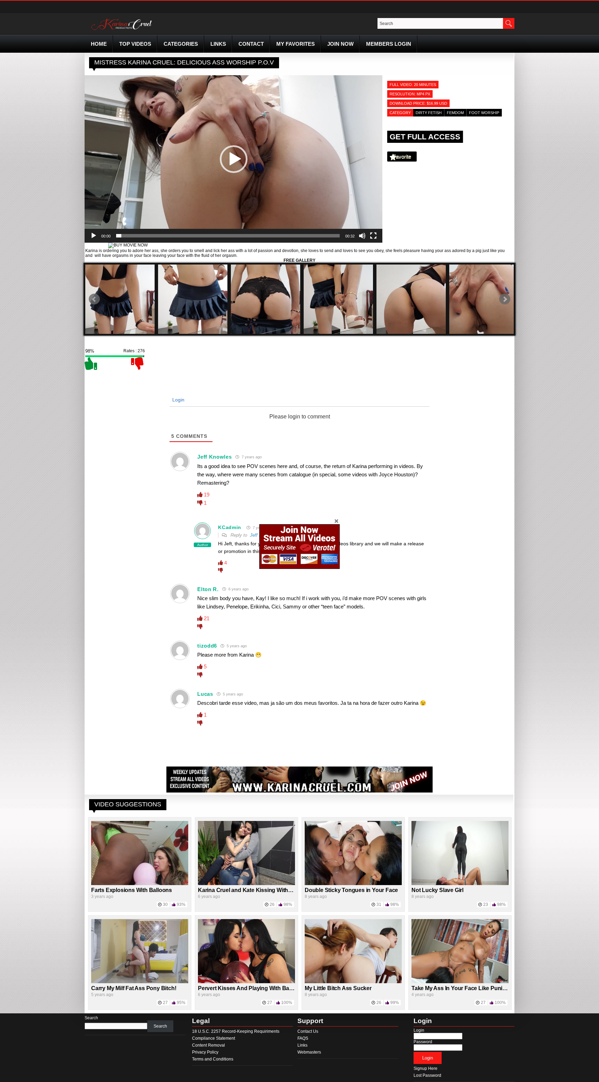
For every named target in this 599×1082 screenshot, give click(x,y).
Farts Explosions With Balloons (131, 890)
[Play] (93, 235)
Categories (181, 44)
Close (336, 520)
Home (99, 44)
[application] (233, 159)
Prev (94, 299)
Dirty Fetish (429, 113)
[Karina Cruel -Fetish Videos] (122, 30)
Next (504, 299)
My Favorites (295, 44)
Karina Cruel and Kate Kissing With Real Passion (260, 890)
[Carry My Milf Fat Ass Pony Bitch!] (139, 981)
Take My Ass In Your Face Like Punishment (466, 988)
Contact (251, 44)
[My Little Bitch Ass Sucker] (353, 981)
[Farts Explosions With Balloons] (139, 883)
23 (485, 904)
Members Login (388, 44)
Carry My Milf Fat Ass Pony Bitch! (133, 988)
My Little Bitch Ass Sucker (338, 988)
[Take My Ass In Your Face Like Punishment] (460, 981)
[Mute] (362, 235)
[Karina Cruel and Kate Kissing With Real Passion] (246, 883)
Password (423, 1041)
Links (218, 44)
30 (165, 904)
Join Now (340, 44)
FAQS (302, 1038)
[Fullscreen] (373, 235)
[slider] (228, 235)
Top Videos (135, 44)
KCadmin (229, 527)
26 (272, 904)
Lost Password (427, 1075)
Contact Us (307, 1031)
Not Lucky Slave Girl (437, 890)
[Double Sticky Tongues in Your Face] (353, 883)
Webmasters (309, 1052)
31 (378, 904)
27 (165, 1002)
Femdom (455, 113)
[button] (234, 159)
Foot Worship (484, 113)
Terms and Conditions (212, 1059)
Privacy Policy (205, 1052)
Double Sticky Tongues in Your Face (351, 890)
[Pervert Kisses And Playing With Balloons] (246, 981)
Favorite (402, 156)
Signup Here (425, 1068)
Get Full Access (425, 136)
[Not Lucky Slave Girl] (460, 883)
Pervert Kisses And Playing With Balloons (251, 988)
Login (177, 399)
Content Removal (208, 1045)
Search (91, 1017)
